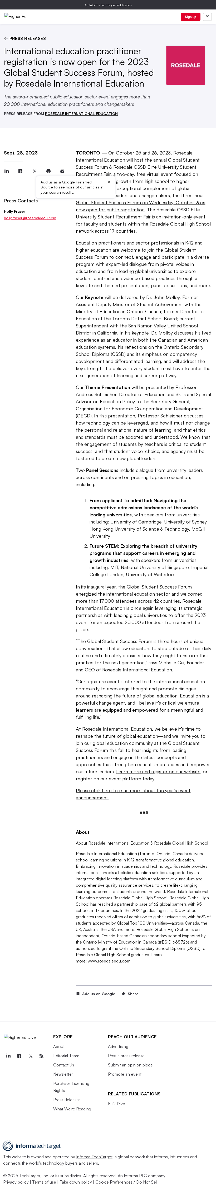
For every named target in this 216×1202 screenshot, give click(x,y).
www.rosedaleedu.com (109, 961)
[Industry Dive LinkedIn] (8, 1055)
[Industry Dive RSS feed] (41, 1055)
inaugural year (101, 587)
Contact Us (63, 1065)
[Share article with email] (62, 171)
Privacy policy (16, 1182)
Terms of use (44, 1182)
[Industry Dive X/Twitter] (30, 1055)
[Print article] (48, 171)
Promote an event (124, 1074)
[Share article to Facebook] (20, 171)
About (59, 1046)
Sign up (191, 17)
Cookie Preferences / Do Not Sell (126, 1182)
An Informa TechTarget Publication (108, 5)
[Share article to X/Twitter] (34, 171)
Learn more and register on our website (158, 771)
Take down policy (76, 1182)
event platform (125, 778)
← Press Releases (25, 38)
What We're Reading (72, 1108)
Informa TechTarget (94, 1156)
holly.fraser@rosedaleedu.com (30, 218)
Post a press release (126, 1055)
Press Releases (67, 1099)
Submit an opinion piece (130, 1065)
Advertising (118, 1046)
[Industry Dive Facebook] (19, 1055)
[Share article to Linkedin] (6, 171)
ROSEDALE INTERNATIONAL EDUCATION (81, 113)
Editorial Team (66, 1055)
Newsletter (63, 1074)
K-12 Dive (116, 1103)
